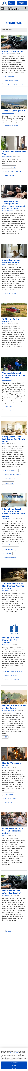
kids (6, 737)
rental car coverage (11, 80)
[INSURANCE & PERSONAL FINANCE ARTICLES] (14, 8)
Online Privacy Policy (14, 1052)
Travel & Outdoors (7, 518)
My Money (5, 835)
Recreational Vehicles (8, 113)
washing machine (10, 293)
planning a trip (9, 549)
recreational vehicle (11, 126)
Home (4, 264)
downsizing (9, 406)
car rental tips (9, 76)
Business (4, 323)
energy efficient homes (13, 474)
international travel (11, 545)
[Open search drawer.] (25, 8)
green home (9, 483)
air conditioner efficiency (13, 671)
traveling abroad (10, 557)
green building (10, 479)
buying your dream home (13, 171)
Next (9, 931)
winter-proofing (10, 798)
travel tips (8, 553)
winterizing (8, 802)
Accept (14, 1065)
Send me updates (21, 3)
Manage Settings (14, 1062)
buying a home (10, 167)
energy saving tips (11, 675)
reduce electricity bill (12, 680)
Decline (14, 1068)
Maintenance (5, 590)
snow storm (9, 794)
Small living (9, 411)
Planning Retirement (7, 210)
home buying (9, 175)
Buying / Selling (6, 53)
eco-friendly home (11, 470)
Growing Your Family (8, 710)
